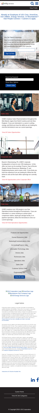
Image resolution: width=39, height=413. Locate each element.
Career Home (19, 392)
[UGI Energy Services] (7, 3)
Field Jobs (4, 204)
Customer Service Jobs (19, 268)
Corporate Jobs (6, 157)
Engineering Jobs (19, 272)
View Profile (34, 8)
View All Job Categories (19, 396)
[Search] (32, 3)
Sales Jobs (5, 114)
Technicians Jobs (19, 257)
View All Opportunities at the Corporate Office (16, 179)
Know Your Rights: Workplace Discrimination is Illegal (15, 347)
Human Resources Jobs (19, 237)
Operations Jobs (19, 260)
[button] (36, 3)
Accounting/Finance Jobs (19, 245)
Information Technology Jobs (19, 249)
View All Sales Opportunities (11, 132)
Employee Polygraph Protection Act (11, 350)
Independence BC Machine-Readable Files (11, 371)
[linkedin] (33, 380)
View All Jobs (19, 277)
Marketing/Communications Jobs (19, 241)
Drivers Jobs (20, 253)
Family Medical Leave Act (26, 348)
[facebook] (37, 380)
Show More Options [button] (12, 82)
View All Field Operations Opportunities (14, 223)
